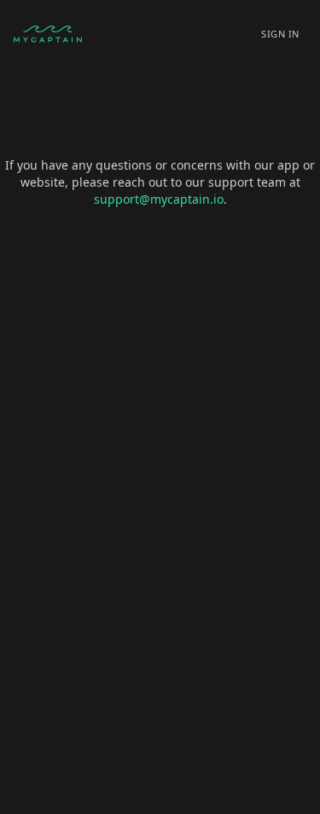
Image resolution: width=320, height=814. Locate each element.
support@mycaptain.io (159, 199)
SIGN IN (280, 33)
